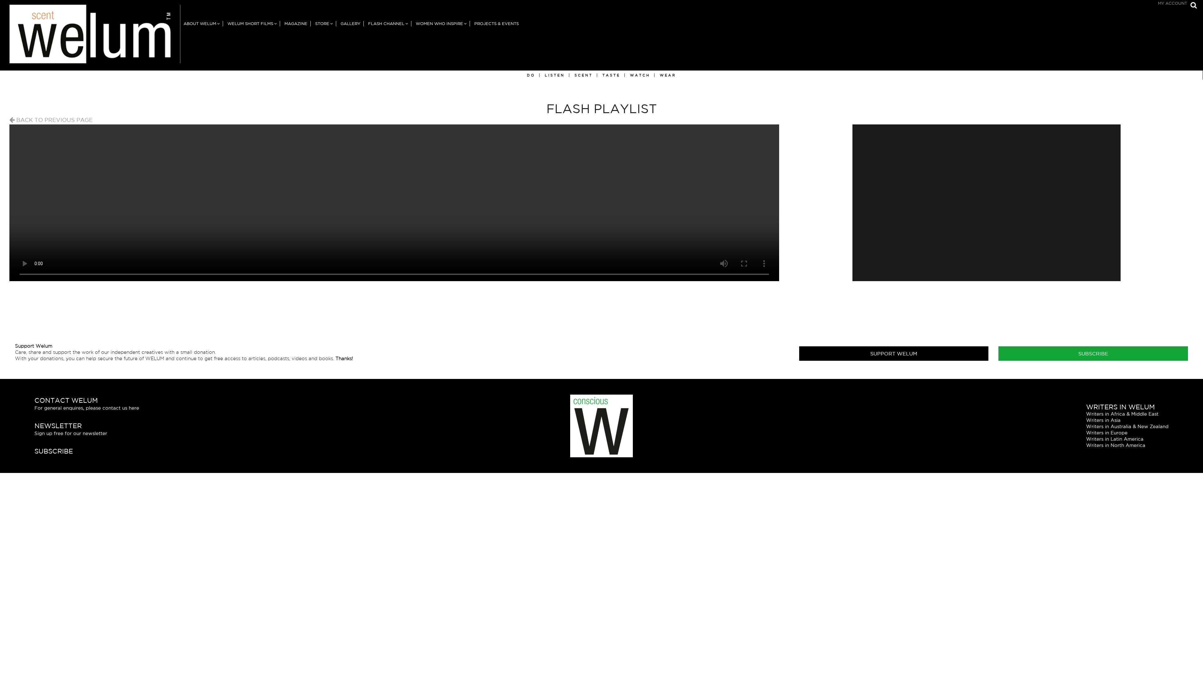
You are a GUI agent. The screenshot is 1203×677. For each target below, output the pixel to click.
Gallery (350, 23)
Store (322, 23)
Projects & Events (496, 23)
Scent (584, 75)
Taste (611, 75)
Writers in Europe (1106, 432)
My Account (1172, 3)
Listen (555, 75)
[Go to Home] (90, 38)
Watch (640, 75)
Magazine (295, 23)
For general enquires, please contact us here (86, 408)
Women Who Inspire (439, 23)
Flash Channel (386, 23)
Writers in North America (1115, 445)
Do (531, 75)
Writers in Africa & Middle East (1122, 414)
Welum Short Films (250, 23)
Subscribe (1093, 353)
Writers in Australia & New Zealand (1127, 426)
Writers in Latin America (1114, 439)
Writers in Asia (1103, 420)
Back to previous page (54, 120)
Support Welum (893, 353)
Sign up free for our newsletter (70, 433)
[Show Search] (1192, 5)
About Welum (200, 23)
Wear (668, 75)
